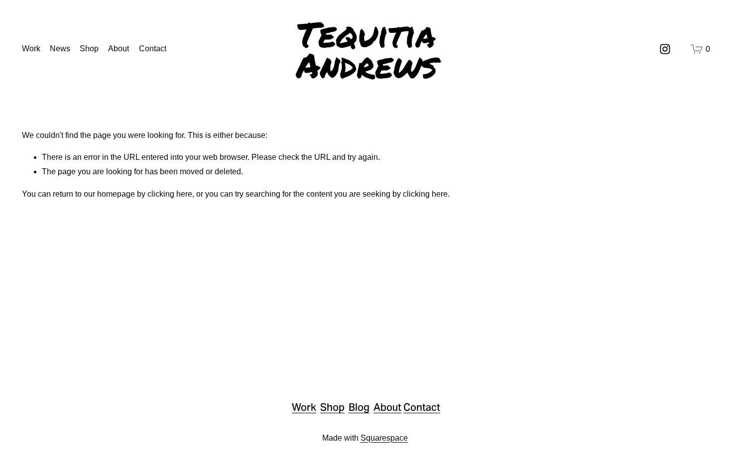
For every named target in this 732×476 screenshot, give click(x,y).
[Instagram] (665, 49)
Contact (152, 48)
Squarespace (384, 438)
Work (31, 48)
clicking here (169, 194)
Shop (89, 48)
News (60, 48)
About (118, 48)
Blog (359, 407)
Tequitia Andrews (366, 49)
